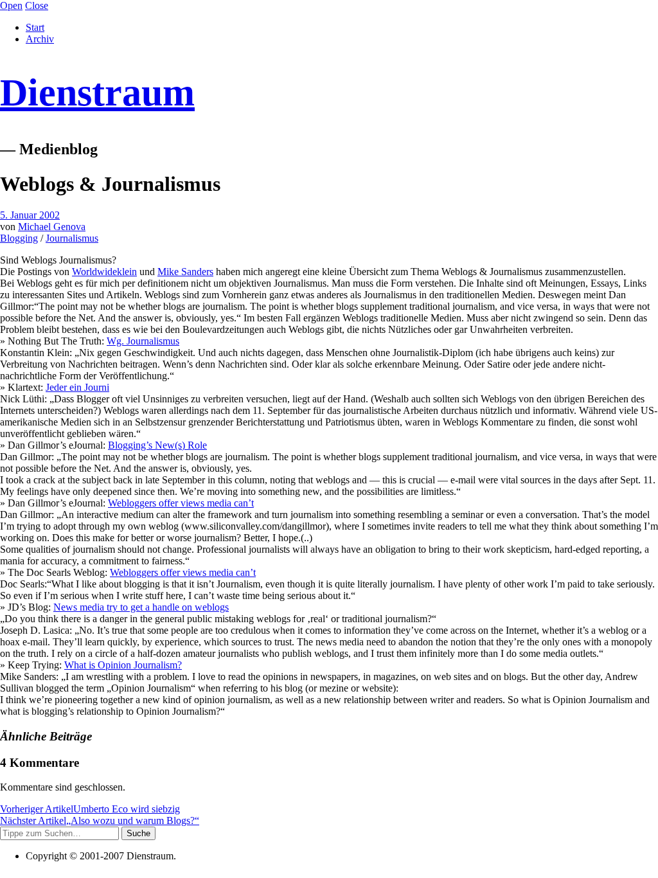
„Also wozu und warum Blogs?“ (99, 820)
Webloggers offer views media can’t (181, 502)
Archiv (40, 38)
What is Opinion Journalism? (123, 664)
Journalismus (72, 238)
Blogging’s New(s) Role (157, 445)
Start (35, 27)
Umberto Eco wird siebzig (90, 808)
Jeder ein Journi (77, 387)
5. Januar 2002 (30, 215)
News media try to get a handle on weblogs (141, 607)
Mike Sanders (185, 271)
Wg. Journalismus (143, 341)
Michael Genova (51, 226)
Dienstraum (97, 92)
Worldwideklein (104, 271)
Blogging (19, 238)
